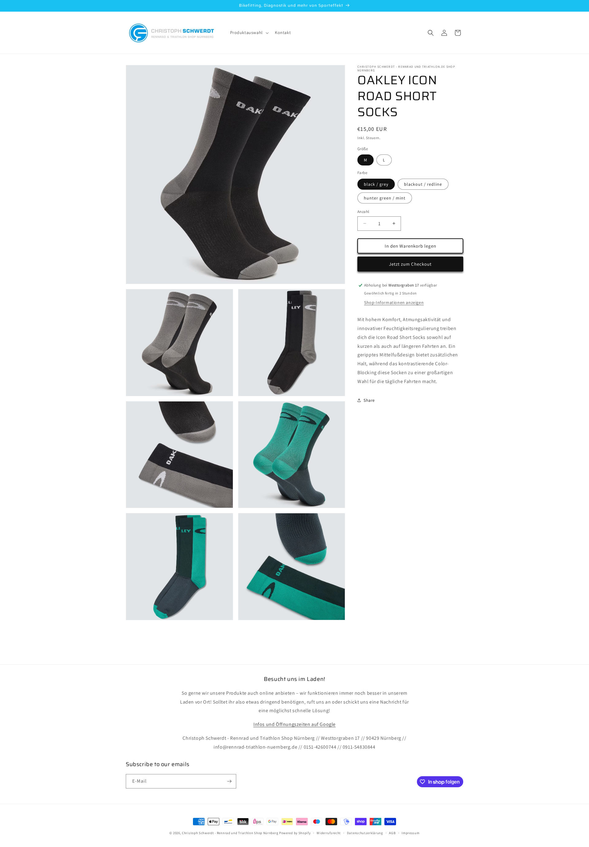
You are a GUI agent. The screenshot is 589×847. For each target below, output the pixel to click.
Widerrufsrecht (329, 833)
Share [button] (369, 400)
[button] (248, 32)
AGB (392, 833)
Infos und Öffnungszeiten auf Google (294, 724)
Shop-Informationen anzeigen (394, 302)
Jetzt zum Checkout (410, 264)
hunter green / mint (385, 197)
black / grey (376, 184)
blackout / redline (423, 184)
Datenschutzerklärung (365, 833)
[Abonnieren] (229, 781)
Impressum (410, 833)
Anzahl (363, 211)
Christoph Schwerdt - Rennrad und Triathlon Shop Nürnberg (230, 833)
